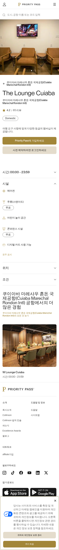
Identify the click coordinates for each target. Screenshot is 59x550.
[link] (16, 492)
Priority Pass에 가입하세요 (29, 140)
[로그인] (4, 4)
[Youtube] (29, 473)
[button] (23, 70)
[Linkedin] (38, 473)
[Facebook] (21, 473)
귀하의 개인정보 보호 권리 (29, 535)
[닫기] (55, 500)
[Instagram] (4, 473)
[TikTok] (13, 473)
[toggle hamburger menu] (54, 4)
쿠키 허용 (29, 544)
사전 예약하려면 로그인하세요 (29, 150)
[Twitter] (46, 473)
